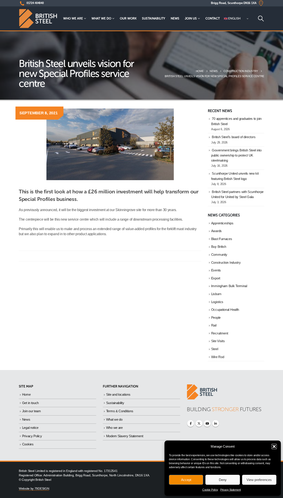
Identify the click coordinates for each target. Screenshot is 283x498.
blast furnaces (221, 239)
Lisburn (216, 294)
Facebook (190, 423)
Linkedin (215, 423)
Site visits (218, 341)
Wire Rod (217, 357)
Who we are (73, 18)
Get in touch (30, 403)
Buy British (218, 246)
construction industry (226, 262)
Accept (186, 480)
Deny (223, 480)
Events (216, 270)
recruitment (219, 333)
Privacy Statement (230, 489)
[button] (274, 446)
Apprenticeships (222, 223)
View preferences (259, 480)
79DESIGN (41, 488)
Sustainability (153, 18)
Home (26, 394)
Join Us (191, 18)
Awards (216, 231)
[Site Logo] (38, 18)
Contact (212, 18)
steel (214, 349)
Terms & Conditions (119, 411)
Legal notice (30, 427)
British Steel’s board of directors (233, 137)
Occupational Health (225, 309)
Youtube (207, 423)
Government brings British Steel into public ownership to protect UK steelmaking (236, 155)
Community (219, 254)
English (234, 18)
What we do (101, 18)
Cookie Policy (210, 489)
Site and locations (118, 394)
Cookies (28, 444)
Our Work (128, 18)
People (216, 317)
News (175, 18)
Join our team (31, 411)
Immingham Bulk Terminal (229, 286)
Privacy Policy (32, 436)
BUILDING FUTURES (224, 409)
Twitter (199, 423)
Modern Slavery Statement (124, 436)
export (215, 278)
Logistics (217, 302)
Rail (213, 325)
